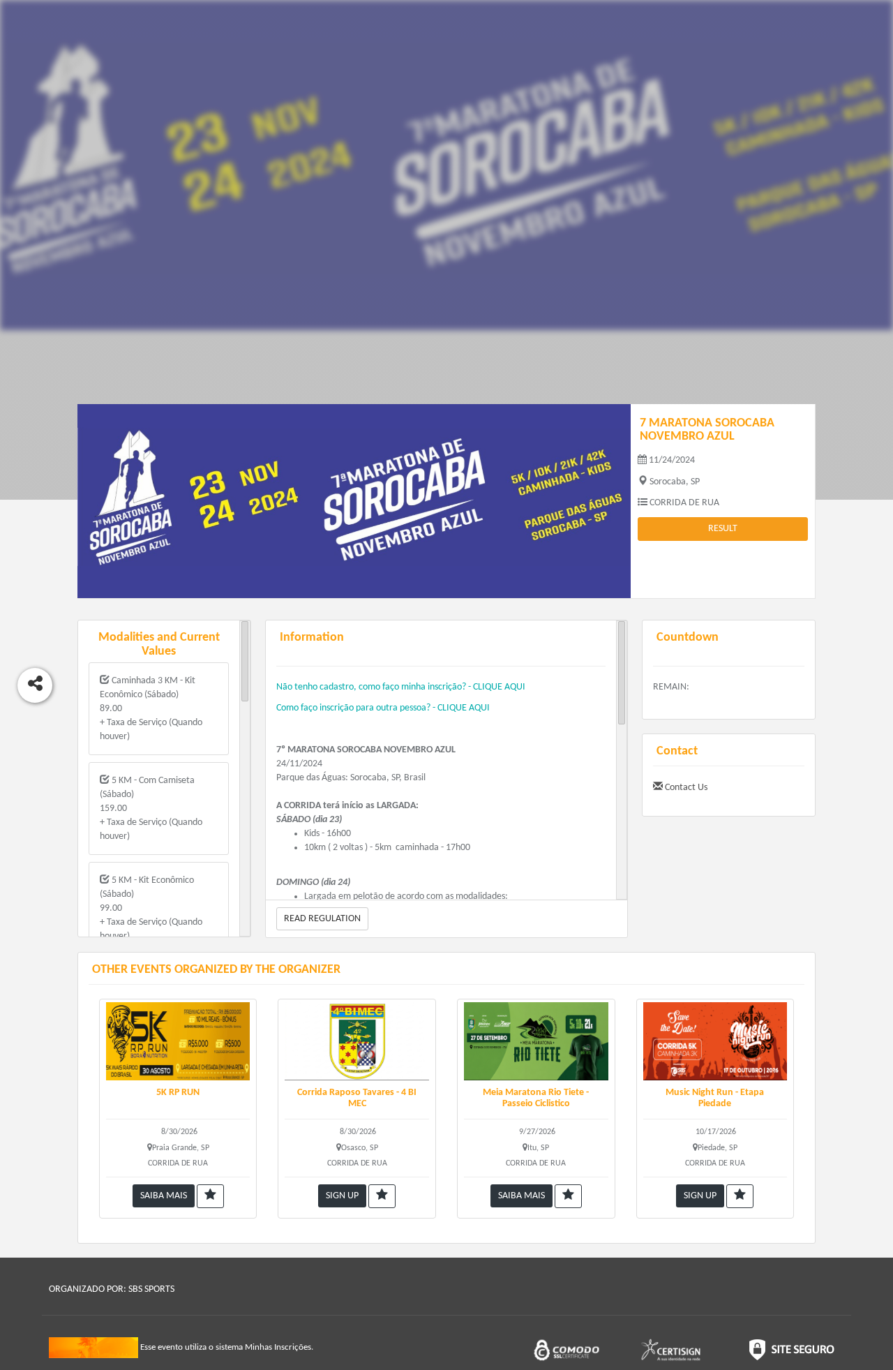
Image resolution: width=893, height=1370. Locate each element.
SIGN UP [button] (342, 1196)
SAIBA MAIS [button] (163, 1196)
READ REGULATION (322, 919)
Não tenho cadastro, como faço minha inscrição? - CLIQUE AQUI (400, 687)
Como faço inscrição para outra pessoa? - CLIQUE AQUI (383, 708)
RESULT (722, 528)
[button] (210, 1196)
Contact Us (685, 787)
